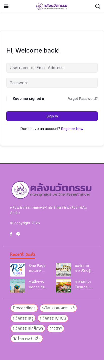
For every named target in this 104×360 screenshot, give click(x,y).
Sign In (52, 116)
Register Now (72, 128)
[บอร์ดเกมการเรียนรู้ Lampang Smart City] (63, 269)
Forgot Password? (82, 98)
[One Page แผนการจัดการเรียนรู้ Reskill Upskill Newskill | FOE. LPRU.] (17, 269)
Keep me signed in (29, 98)
